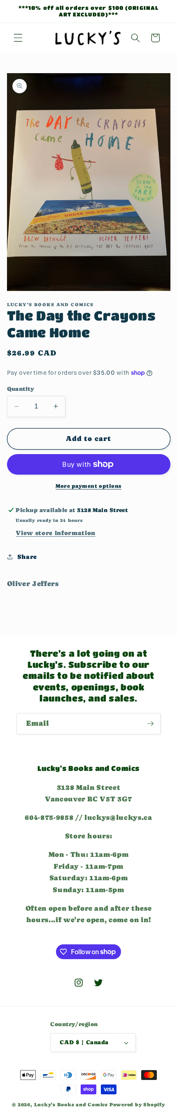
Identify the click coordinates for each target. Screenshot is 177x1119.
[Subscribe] (150, 723)
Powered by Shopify (137, 1104)
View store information (55, 533)
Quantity (21, 388)
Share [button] (27, 557)
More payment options (88, 486)
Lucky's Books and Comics (71, 1104)
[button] (18, 38)
